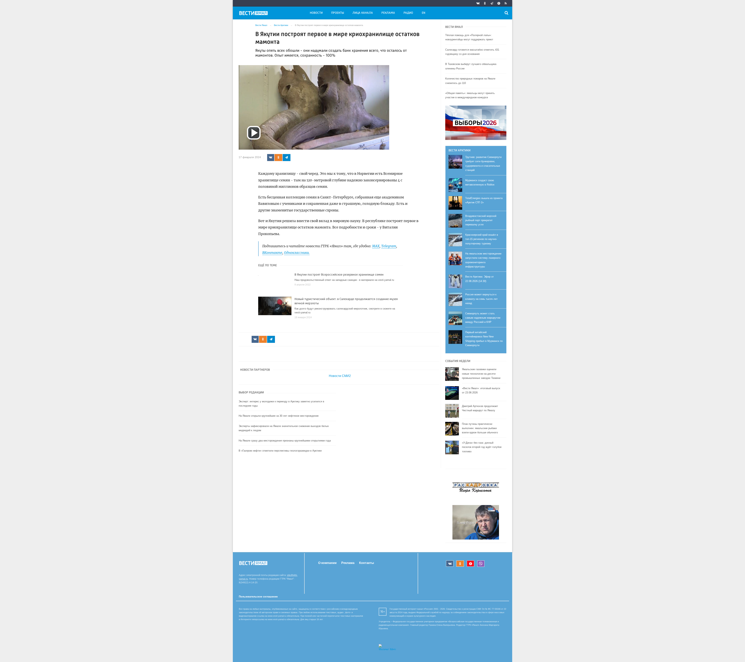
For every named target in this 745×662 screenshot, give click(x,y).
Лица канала (363, 13)
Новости (316, 13)
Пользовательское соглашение (258, 596)
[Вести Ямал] (254, 13)
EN (423, 13)
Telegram (388, 246)
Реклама (388, 13)
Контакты (366, 563)
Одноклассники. (297, 253)
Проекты (337, 13)
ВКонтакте (272, 253)
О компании (327, 563)
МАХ (375, 246)
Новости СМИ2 (340, 376)
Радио (408, 13)
